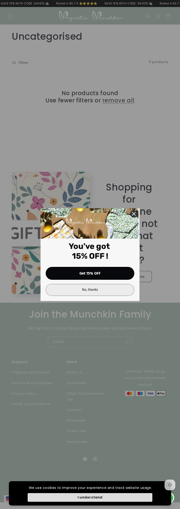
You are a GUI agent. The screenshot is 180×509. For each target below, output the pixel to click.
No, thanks (90, 290)
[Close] (133, 213)
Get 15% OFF (90, 273)
